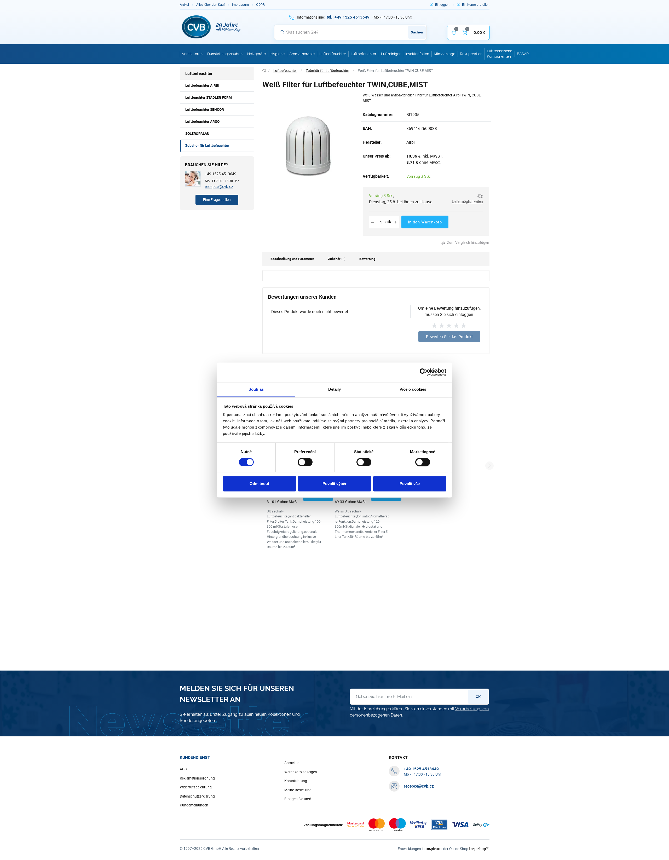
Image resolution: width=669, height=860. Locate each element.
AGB (183, 769)
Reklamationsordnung (197, 778)
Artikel (184, 4)
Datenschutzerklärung (197, 796)
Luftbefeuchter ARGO (202, 121)
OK (478, 697)
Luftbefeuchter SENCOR (204, 109)
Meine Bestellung (298, 790)
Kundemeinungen (194, 805)
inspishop (478, 848)
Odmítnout (259, 484)
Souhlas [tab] (256, 389)
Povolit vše (410, 484)
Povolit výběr (334, 484)
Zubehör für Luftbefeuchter (207, 145)
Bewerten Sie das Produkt (449, 336)
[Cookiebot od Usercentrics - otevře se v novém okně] (423, 372)
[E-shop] (264, 71)
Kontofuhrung (295, 780)
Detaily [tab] (334, 389)
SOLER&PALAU (197, 133)
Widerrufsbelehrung (196, 787)
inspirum (433, 848)
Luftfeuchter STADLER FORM (208, 97)
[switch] (305, 462)
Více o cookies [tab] (413, 389)
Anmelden (292, 762)
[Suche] (282, 32)
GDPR (260, 4)
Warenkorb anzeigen (300, 772)
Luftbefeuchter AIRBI (202, 85)
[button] (466, 198)
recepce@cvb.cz (219, 186)
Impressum (240, 4)
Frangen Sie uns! (297, 798)
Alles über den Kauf (210, 4)
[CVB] (211, 26)
